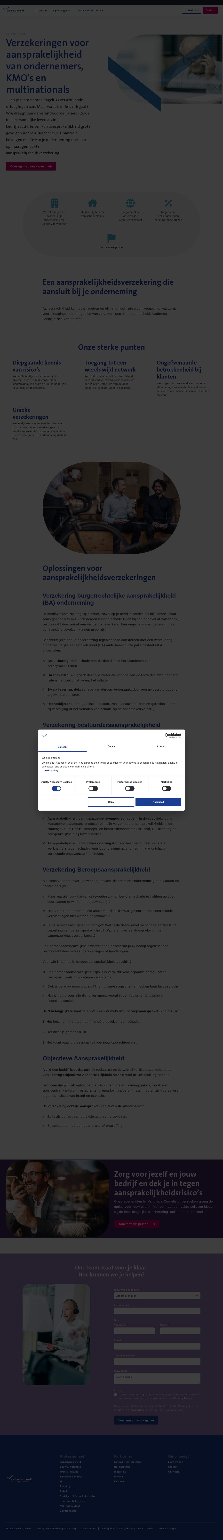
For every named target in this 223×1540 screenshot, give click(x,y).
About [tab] (160, 746)
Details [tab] (112, 746)
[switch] (93, 788)
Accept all (158, 802)
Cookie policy (50, 770)
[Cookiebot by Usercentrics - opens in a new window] (167, 735)
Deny (111, 802)
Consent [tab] (62, 746)
